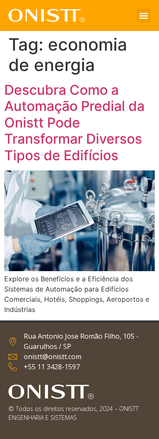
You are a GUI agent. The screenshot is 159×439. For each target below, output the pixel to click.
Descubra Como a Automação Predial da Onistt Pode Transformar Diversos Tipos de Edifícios (74, 123)
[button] (144, 15)
